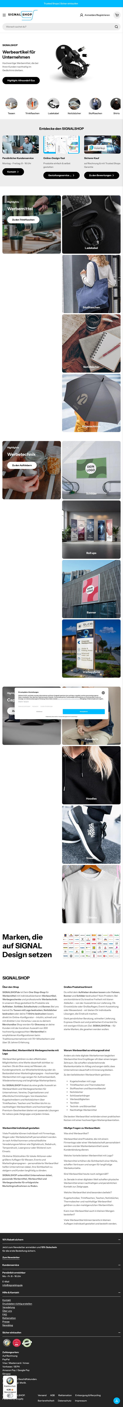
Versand (42, 1395)
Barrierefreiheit (46, 1400)
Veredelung (8, 1307)
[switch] (10, 1395)
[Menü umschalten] (4, 15)
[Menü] (15, 1377)
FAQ (4, 1314)
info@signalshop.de (12, 1285)
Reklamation (9, 1318)
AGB (52, 1395)
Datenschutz (64, 1400)
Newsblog (7, 1325)
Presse (6, 1321)
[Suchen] (116, 27)
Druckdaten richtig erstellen (17, 1303)
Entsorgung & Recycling (88, 1395)
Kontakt (6, 1300)
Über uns (7, 1310)
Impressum (81, 1400)
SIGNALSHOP (17, 1395)
